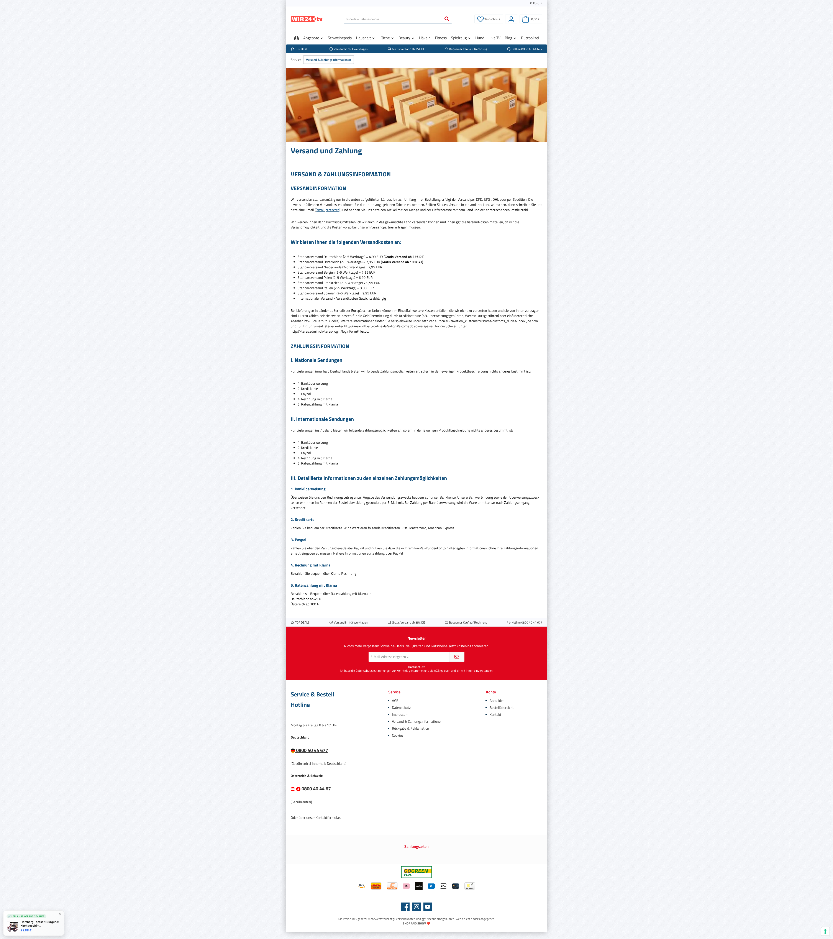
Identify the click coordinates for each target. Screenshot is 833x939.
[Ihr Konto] (511, 19)
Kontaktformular (328, 817)
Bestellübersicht (502, 707)
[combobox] (393, 19)
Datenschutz (401, 707)
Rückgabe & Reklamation (410, 728)
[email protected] (328, 209)
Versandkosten (405, 918)
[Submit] (456, 657)
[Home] (296, 37)
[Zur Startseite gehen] (307, 19)
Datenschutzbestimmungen (373, 670)
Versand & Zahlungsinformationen (417, 721)
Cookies (397, 735)
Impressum (400, 714)
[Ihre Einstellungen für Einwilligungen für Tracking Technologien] (825, 931)
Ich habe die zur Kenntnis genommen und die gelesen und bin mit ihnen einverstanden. (416, 671)
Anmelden (497, 700)
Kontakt (495, 714)
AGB (437, 670)
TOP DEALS (302, 49)
